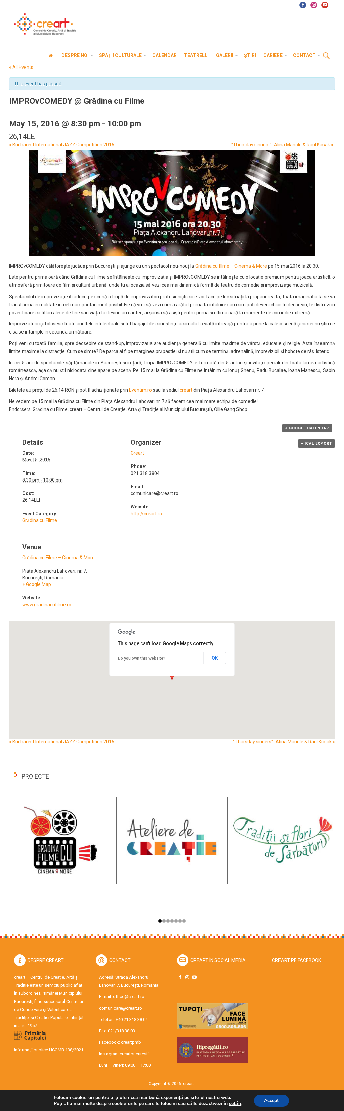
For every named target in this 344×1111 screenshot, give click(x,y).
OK (215, 658)
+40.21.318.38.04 (132, 1019)
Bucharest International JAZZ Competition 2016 (61, 144)
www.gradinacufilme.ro (46, 604)
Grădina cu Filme (39, 520)
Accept (271, 1100)
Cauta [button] (326, 56)
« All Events (21, 67)
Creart (137, 453)
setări (235, 1104)
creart (186, 390)
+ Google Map (36, 584)
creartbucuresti (134, 1053)
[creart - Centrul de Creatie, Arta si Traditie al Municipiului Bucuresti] (42, 24)
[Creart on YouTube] (194, 977)
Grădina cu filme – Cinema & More (231, 266)
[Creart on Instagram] (187, 977)
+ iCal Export (316, 443)
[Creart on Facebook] (180, 977)
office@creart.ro (128, 996)
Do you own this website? (141, 658)
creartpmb (131, 1042)
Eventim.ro (140, 390)
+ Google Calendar (307, 428)
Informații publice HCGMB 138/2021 (48, 1049)
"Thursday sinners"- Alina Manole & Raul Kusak (282, 144)
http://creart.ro (146, 513)
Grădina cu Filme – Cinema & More (58, 557)
